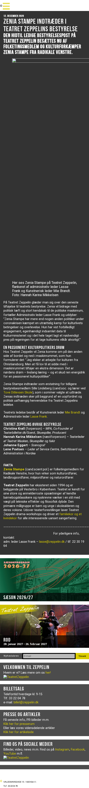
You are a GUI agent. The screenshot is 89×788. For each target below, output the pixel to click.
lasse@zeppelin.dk (52, 542)
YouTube (9, 753)
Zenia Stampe (13, 469)
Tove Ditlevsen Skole (17, 392)
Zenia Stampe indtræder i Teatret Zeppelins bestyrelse (40, 25)
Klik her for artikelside (18, 732)
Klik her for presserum (19, 724)
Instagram (62, 749)
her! (48, 673)
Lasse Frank (38, 416)
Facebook (78, 749)
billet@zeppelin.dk (26, 702)
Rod (7, 640)
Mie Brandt (72, 412)
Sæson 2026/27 (18, 597)
